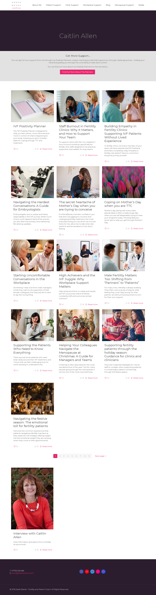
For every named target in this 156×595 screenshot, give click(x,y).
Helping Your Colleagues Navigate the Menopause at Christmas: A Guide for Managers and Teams (78, 352)
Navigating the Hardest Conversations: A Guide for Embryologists (31, 205)
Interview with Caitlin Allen (29, 535)
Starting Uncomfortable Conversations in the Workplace (31, 279)
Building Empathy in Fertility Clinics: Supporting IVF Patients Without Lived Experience (122, 133)
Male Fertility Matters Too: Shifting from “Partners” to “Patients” (121, 279)
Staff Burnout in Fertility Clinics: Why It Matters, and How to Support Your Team (77, 131)
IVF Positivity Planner (29, 126)
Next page (99, 456)
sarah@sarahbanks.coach (23, 573)
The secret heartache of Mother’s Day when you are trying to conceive (77, 205)
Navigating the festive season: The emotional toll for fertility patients (31, 422)
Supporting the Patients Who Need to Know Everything (32, 348)
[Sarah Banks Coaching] (16, 5)
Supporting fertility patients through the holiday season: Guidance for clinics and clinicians (122, 352)
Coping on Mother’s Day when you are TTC (122, 204)
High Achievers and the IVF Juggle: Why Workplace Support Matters (77, 280)
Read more (47, 149)
